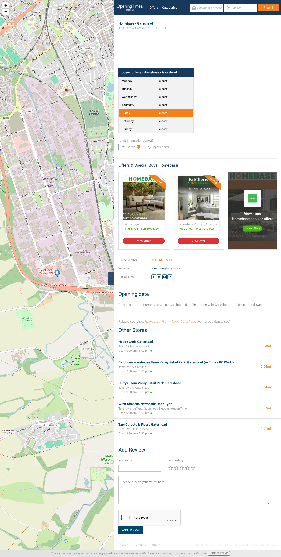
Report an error (160, 147)
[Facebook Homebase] (153, 276)
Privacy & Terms (246, 545)
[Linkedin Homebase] (169, 276)
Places (124, 545)
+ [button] (5, 5)
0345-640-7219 (161, 260)
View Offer (144, 240)
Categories (169, 7)
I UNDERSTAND (219, 553)
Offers (154, 7)
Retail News (269, 545)
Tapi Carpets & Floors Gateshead (142, 424)
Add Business (204, 545)
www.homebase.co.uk (165, 268)
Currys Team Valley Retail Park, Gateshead (149, 383)
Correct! (133, 147)
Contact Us (224, 545)
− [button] (5, 11)
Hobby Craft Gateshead (135, 342)
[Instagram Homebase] (164, 276)
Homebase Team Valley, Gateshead (170, 321)
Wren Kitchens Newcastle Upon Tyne (145, 404)
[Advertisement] (197, 54)
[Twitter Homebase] (159, 276)
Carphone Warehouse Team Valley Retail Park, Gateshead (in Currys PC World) (176, 362)
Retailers (140, 545)
